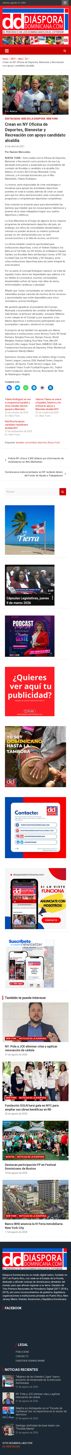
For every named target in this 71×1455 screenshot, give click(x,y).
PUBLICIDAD (22, 1351)
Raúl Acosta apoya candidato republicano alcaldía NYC (16, 424)
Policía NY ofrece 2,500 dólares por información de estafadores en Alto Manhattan (36, 460)
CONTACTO (22, 1356)
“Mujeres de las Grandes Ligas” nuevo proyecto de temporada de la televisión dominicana (38, 1380)
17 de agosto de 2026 (16, 1232)
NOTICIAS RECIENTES (21, 1370)
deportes (42, 442)
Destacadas (12, 118)
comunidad (30, 442)
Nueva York (54, 442)
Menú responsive (65, 3)
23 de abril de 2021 (15, 146)
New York (52, 118)
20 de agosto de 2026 (16, 1113)
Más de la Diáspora (33, 118)
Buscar (62, 492)
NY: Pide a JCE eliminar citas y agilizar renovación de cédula (38, 1395)
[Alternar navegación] (6, 51)
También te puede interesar (25, 998)
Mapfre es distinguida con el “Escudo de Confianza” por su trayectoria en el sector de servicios (41, 1411)
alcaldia (20, 442)
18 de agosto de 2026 (16, 1173)
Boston (10, 1157)
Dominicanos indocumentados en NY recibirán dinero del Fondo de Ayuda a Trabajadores (34, 474)
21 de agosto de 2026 (16, 1054)
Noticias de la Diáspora (32, 1038)
